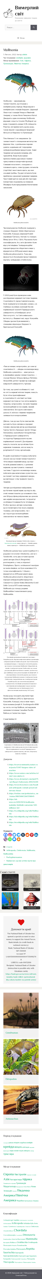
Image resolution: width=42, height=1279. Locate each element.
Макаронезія (19, 1186)
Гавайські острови (9, 1183)
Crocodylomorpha (9, 1235)
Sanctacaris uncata (10, 543)
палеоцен (6, 1151)
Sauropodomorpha (10, 1256)
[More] (19, 839)
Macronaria (21, 1239)
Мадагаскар (9, 1186)
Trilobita (33, 1262)
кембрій (19, 58)
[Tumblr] (23, 835)
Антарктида (16, 1179)
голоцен (5, 1142)
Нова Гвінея (27, 1187)
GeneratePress (21, 1275)
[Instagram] (10, 835)
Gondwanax (12, 1032)
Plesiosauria (7, 1245)
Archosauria (7, 1223)
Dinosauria (29, 1234)
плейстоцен (18, 1151)
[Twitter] (14, 835)
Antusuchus (12, 1118)
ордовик (27, 58)
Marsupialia (6, 1242)
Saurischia (9, 1252)
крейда (8, 1146)
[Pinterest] (32, 835)
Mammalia (31, 1238)
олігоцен (25, 1147)
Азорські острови (31, 1175)
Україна (20, 1200)
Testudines (24, 1259)
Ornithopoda (32, 1242)
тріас (6, 1154)
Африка (27, 61)
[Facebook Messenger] (14, 839)
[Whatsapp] (10, 839)
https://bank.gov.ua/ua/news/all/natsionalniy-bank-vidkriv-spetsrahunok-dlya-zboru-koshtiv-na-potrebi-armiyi (21, 977)
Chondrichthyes (8, 1231)
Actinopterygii (8, 1220)
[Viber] (6, 839)
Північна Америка (21, 64)
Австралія (20, 1174)
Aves (36, 1223)
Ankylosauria (23, 1220)
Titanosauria (27, 1262)
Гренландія (8, 64)
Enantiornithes (7, 1239)
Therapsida (31, 1259)
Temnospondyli (15, 1259)
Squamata (33, 1256)
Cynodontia (19, 1235)
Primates (14, 1245)
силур (32, 1151)
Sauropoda (19, 1253)
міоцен (18, 1147)
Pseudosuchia (22, 1245)
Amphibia (16, 1220)
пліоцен (27, 1151)
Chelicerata (21, 850)
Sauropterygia (24, 1256)
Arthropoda (11, 850)
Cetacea (27, 1226)
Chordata (20, 1230)
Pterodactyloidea (9, 1249)
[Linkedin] (36, 835)
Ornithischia (22, 1242)
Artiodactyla (28, 1223)
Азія (21, 61)
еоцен (16, 1142)
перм (12, 1151)
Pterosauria (21, 1249)
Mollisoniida (8, 854)
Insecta (14, 1239)
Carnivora (12, 1226)
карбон (23, 1143)
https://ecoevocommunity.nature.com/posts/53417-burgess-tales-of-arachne (23, 767)
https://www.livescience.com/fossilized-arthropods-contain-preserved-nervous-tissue (23, 788)
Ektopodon (11, 1079)
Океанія (14, 1191)
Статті (9, 847)
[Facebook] (6, 835)
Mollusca (13, 1242)
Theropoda (8, 1262)
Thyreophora (18, 1262)
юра (12, 1154)
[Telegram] (19, 835)
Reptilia (30, 1248)
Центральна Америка (31, 1201)
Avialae (5, 1226)
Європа (8, 1174)
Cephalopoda (20, 1226)
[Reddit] (27, 835)
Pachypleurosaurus (14, 857)
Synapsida (7, 1259)
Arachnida (30, 1220)
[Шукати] (34, 27)
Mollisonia (31, 850)
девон (10, 1143)
